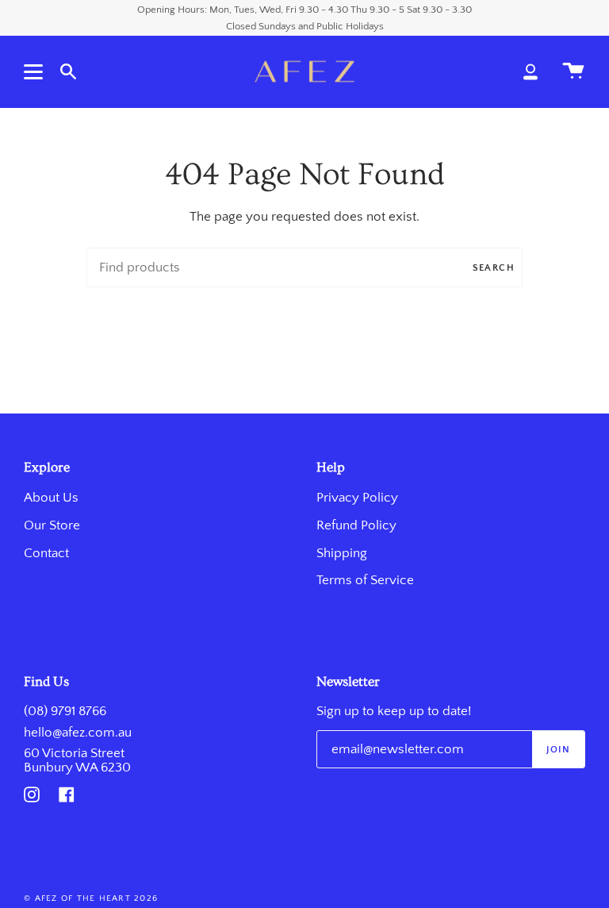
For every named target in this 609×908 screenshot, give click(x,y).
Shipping (341, 553)
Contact (46, 553)
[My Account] (530, 71)
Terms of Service (365, 580)
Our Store (52, 525)
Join (558, 749)
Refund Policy (356, 525)
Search (494, 268)
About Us (51, 498)
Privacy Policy (357, 498)
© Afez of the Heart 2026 (91, 898)
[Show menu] (36, 71)
